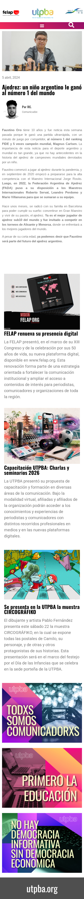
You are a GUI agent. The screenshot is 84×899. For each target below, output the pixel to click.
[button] (42, 25)
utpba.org (42, 888)
